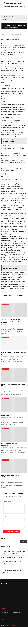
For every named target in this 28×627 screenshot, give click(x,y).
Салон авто (5, 304)
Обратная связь (6, 616)
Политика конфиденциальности (10, 620)
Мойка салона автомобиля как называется (10, 444)
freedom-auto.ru (14, 3)
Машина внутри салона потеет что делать (11, 475)
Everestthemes (15, 625)
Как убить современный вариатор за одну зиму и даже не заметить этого (14, 552)
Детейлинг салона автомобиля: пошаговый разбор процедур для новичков (11, 321)
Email (5, 523)
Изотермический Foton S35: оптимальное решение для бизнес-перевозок (13, 353)
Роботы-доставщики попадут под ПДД (13, 557)
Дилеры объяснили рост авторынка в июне (14, 567)
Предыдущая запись (7, 295)
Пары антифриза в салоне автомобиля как (13, 384)
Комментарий (8, 501)
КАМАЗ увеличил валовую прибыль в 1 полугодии (13, 571)
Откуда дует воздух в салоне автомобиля (10, 414)
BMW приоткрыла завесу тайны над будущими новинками (12, 562)
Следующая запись (20, 295)
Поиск (3, 538)
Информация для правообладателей (12, 612)
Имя (5, 516)
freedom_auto (8, 34)
